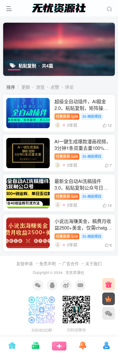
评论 (69, 87)
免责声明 (47, 263)
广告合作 (70, 263)
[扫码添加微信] (108, 313)
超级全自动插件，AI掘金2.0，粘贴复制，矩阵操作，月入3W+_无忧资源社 (81, 108)
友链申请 (24, 263)
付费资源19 (67, 236)
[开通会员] (108, 299)
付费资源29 (67, 116)
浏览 (40, 87)
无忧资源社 (74, 272)
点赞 (54, 87)
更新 (25, 87)
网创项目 (94, 116)
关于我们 (93, 263)
